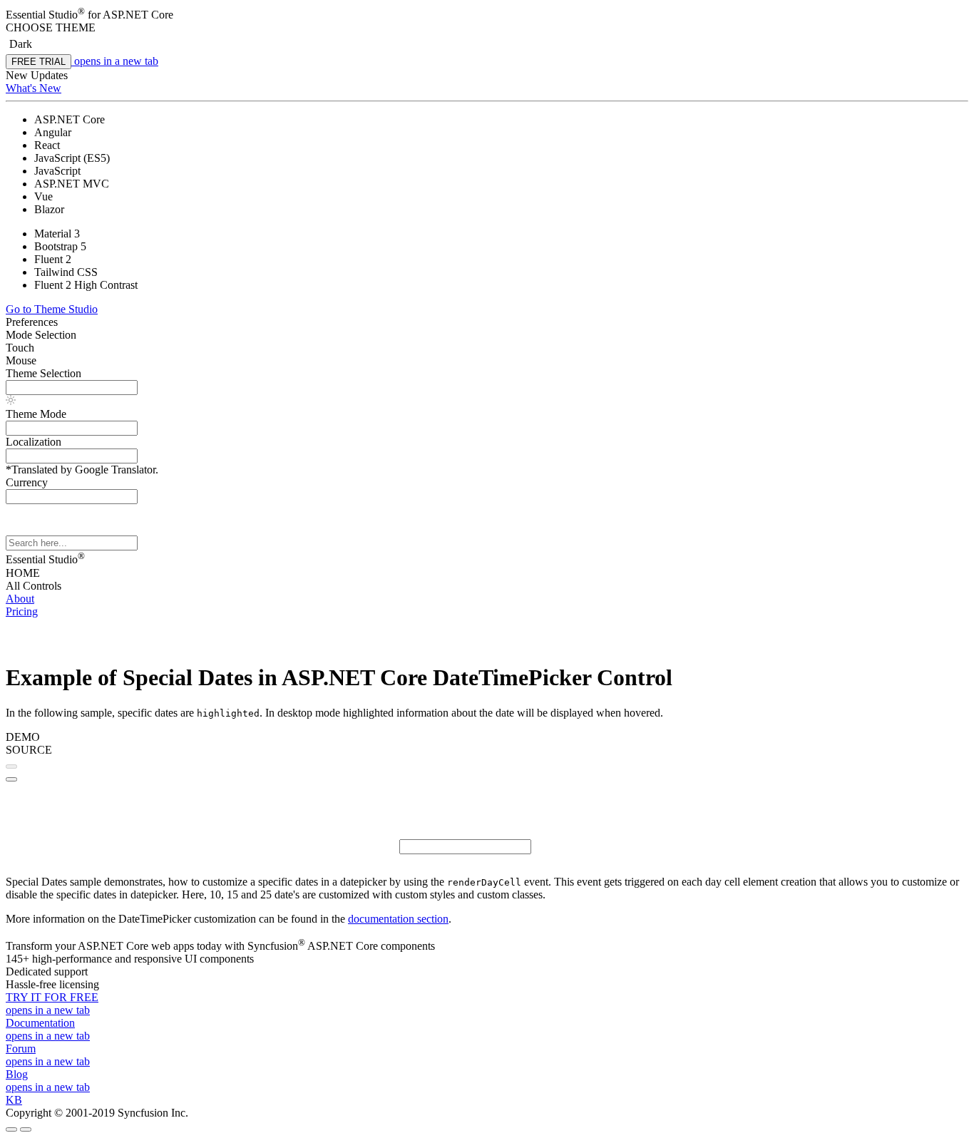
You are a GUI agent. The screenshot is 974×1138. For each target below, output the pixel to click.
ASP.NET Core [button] (138, 15)
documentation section (398, 919)
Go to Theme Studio (52, 309)
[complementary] (487, 85)
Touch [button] (20, 348)
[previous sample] (11, 766)
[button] (487, 27)
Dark (20, 44)
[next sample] (11, 779)
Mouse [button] (21, 360)
